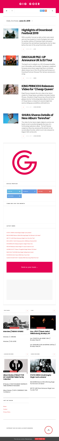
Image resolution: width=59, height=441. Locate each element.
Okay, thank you (40, 438)
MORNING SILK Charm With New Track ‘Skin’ (18, 255)
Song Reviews (37, 135)
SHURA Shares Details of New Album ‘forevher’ (37, 116)
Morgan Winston (41, 327)
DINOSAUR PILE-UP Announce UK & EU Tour (37, 58)
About (4, 406)
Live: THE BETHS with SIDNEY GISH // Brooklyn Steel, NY (40, 339)
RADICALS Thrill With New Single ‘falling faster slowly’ (20, 252)
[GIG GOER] (29, 4)
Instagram (10, 196)
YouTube (40, 191)
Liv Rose (39, 371)
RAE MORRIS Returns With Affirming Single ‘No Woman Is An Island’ (23, 235)
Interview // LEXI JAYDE (9, 341)
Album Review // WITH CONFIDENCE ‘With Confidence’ (15, 391)
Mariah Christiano (14, 327)
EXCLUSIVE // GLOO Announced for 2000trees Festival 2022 (22, 241)
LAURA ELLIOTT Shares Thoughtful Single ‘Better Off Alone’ (21, 249)
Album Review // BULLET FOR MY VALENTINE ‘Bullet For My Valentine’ (13, 377)
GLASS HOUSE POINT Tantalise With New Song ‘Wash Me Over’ (23, 257)
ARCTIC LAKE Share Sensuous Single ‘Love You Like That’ (21, 238)
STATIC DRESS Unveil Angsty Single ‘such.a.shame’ (19, 232)
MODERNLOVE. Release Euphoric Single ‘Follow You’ (20, 243)
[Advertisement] (29, 290)
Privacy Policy (6, 412)
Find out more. (28, 439)
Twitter (10, 191)
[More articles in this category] (27, 310)
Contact (5, 409)
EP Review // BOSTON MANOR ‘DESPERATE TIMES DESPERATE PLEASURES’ (15, 385)
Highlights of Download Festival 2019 (37, 31)
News (35, 78)
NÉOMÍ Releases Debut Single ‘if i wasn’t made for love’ (20, 246)
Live (35, 49)
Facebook (25, 191)
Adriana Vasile (13, 371)
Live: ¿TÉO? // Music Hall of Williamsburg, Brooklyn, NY (40, 332)
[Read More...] (23, 49)
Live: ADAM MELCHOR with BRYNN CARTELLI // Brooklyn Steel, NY (43, 345)
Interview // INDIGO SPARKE (13, 331)
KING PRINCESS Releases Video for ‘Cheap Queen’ (38, 87)
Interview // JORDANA (9, 337)
